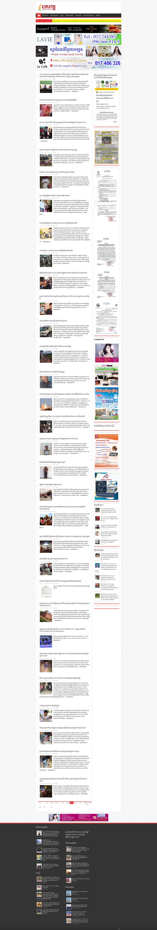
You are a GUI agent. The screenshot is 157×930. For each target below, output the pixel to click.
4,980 (76, 802)
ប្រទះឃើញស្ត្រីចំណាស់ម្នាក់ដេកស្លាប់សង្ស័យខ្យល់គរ (54, 195)
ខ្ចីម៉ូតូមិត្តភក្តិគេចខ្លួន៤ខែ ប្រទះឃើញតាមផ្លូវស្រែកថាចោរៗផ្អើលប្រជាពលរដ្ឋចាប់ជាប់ (63, 273)
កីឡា (53, 418)
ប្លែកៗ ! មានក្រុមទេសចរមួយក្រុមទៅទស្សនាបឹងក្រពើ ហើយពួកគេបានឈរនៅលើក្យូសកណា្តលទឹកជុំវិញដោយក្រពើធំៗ (108, 510)
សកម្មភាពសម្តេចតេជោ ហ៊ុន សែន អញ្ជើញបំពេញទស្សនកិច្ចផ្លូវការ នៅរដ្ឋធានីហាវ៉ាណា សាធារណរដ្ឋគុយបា (50, 850)
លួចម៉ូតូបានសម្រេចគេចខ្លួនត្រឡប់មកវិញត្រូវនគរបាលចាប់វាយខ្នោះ (58, 439)
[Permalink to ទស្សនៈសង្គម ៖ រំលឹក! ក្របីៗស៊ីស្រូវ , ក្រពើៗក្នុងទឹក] (39, 887)
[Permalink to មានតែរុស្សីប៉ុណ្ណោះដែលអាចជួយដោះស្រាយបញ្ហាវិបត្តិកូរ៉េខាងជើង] (46, 233)
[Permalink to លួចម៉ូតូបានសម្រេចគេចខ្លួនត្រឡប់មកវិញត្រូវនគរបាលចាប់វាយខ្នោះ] (46, 449)
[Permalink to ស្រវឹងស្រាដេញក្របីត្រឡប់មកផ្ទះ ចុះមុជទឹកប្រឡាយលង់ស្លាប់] (46, 182)
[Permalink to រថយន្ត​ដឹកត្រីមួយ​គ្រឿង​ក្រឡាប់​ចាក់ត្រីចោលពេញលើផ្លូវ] (46, 356)
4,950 (47, 802)
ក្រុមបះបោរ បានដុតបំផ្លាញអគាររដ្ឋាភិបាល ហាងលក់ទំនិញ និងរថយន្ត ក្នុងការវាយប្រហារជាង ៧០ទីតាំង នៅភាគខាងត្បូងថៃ (80, 850)
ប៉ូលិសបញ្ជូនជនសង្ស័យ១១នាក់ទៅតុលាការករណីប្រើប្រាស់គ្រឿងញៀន (59, 678)
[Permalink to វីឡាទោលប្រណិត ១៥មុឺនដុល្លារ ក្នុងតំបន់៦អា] (69, 900)
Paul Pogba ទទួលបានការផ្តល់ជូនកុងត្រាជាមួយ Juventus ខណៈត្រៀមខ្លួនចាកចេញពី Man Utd (109, 518)
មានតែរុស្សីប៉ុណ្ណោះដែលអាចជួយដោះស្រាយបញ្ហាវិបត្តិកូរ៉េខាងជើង (58, 223)
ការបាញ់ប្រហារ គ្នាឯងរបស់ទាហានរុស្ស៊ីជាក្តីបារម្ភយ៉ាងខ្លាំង (56, 250)
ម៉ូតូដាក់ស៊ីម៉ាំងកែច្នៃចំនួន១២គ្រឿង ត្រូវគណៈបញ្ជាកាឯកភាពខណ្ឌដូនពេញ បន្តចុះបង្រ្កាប (64, 536)
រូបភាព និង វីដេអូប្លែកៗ (88, 15)
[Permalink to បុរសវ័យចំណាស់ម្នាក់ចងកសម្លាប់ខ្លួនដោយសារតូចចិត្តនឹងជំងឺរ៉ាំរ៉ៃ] (46, 110)
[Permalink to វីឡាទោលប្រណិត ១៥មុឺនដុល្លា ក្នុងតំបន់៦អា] (69, 893)
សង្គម (54, 102)
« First (40, 802)
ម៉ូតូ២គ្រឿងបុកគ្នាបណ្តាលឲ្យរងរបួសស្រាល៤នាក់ (53, 559)
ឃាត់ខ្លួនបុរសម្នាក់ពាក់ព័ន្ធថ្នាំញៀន (49, 705)
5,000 (40, 807)
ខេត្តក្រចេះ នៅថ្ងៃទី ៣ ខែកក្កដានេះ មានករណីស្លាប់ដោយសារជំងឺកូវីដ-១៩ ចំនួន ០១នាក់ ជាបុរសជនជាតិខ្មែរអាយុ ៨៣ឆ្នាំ (51, 858)
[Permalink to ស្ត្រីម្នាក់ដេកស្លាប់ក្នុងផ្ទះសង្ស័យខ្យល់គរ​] (46, 495)
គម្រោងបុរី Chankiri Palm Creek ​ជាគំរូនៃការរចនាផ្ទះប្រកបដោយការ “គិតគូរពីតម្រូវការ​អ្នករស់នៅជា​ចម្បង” (80, 920)
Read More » (75, 91)
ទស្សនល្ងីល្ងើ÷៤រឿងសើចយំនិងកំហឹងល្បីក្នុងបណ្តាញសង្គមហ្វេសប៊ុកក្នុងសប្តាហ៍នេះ (50, 911)
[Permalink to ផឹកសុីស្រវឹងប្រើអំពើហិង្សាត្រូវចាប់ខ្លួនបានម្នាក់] (46, 472)
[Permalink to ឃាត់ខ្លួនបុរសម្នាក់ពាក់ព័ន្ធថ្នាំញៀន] (46, 716)
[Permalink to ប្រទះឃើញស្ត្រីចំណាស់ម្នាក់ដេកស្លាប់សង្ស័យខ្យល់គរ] (46, 206)
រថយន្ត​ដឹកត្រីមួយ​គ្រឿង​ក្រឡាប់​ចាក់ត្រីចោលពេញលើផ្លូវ (55, 346)
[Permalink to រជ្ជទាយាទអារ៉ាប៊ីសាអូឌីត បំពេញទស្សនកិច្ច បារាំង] (69, 880)
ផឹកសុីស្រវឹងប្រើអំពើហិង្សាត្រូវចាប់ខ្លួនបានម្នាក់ (52, 462)
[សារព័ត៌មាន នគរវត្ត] (47, 9)
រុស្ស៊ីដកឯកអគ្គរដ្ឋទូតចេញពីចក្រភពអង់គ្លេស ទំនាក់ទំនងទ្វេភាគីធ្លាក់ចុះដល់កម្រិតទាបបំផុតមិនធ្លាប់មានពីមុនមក (81, 864)
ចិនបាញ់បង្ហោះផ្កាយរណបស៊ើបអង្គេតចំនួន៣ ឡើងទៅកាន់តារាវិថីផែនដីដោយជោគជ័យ (64, 394)
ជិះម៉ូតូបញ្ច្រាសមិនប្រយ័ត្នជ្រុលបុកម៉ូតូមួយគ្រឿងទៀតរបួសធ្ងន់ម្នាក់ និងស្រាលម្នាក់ (62, 728)
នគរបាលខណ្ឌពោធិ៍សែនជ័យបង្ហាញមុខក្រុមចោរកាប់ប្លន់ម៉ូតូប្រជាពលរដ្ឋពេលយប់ (62, 122)
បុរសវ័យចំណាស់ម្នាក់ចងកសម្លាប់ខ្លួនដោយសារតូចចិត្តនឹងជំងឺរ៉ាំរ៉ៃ (57, 100)
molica (40, 79)
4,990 (87, 804)
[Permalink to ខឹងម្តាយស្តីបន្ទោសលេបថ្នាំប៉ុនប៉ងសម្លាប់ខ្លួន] (46, 382)
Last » (51, 807)
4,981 (80, 802)
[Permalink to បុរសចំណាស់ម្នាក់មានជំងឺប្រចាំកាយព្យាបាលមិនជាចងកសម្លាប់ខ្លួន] (46, 160)
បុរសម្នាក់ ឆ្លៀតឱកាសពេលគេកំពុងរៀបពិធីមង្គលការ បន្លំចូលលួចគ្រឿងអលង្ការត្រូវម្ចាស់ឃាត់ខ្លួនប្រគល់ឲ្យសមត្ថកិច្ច (109, 533)
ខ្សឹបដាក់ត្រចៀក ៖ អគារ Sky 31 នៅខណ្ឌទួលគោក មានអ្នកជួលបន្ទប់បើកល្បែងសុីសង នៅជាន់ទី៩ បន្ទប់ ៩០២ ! (108, 577)
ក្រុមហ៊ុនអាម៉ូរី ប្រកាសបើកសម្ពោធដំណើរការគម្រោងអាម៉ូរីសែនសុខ (79, 905)
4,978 (67, 802)
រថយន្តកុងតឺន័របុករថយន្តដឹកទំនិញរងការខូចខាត (53, 321)
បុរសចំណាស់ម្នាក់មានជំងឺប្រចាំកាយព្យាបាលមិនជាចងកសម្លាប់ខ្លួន (58, 150)
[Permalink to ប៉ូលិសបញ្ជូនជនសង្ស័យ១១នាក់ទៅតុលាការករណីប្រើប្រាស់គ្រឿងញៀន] (46, 688)
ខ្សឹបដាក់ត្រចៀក (54, 15)
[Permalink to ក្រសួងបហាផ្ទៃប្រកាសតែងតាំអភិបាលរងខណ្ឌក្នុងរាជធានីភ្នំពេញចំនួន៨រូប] (46, 591)
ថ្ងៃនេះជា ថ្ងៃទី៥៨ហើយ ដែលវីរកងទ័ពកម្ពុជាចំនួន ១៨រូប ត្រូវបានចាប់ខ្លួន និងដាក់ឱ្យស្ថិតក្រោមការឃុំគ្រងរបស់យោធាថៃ (51, 880)
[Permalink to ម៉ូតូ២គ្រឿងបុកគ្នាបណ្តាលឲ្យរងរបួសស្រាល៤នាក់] (46, 569)
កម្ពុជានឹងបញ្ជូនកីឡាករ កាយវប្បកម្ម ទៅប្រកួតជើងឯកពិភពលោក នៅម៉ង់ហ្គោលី (62, 416)
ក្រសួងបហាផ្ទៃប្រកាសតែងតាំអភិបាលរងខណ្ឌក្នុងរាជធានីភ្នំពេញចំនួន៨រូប (60, 581)
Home (39, 15)
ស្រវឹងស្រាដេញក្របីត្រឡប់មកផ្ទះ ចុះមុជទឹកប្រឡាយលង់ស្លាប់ (56, 172)
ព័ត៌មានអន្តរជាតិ (69, 15)
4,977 (63, 802)
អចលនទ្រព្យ (78, 15)
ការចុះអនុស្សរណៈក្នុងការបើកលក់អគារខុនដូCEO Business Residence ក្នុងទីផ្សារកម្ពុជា (79, 913)
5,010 (44, 807)
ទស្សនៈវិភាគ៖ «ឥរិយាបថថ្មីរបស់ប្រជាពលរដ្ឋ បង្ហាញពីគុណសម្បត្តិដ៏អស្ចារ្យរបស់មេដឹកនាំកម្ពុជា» (51, 904)
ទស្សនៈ (62, 15)
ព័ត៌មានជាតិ (45, 15)
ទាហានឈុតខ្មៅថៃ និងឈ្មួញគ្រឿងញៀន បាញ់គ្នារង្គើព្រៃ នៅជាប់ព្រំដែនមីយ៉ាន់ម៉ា (80, 857)
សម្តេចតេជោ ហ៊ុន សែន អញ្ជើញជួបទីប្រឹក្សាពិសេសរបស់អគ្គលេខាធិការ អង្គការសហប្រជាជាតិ (50, 866)
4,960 (51, 802)
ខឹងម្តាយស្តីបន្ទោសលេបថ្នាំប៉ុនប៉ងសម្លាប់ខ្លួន (52, 372)
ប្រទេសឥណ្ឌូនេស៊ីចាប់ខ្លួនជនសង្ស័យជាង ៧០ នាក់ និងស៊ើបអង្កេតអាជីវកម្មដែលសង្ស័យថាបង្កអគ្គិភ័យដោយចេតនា (80, 872)
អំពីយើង (98, 15)
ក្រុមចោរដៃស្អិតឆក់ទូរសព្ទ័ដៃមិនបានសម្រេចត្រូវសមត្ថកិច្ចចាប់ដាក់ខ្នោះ (59, 751)
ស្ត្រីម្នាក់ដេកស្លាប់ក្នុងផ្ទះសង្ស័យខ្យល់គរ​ (50, 484)
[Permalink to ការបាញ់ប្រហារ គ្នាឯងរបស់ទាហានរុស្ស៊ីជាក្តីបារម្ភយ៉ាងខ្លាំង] (46, 261)
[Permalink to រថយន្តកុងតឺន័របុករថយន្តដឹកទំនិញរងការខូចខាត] (46, 331)
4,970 (56, 802)
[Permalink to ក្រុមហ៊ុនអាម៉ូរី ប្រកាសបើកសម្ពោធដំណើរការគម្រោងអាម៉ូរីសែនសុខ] (69, 907)
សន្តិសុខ (54, 79)
